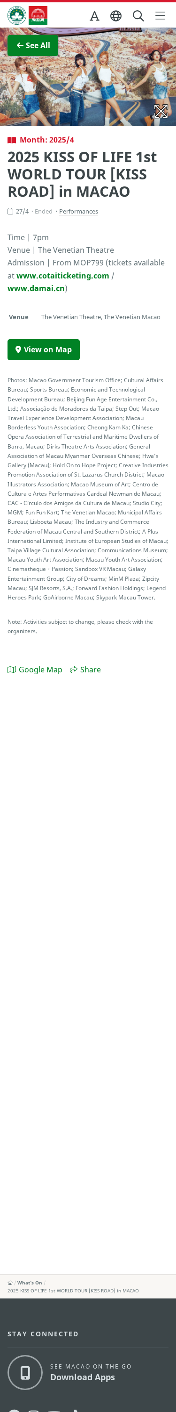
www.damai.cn (36, 288)
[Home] (10, 1282)
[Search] (139, 16)
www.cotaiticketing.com (62, 276)
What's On (29, 1282)
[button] (95, 18)
